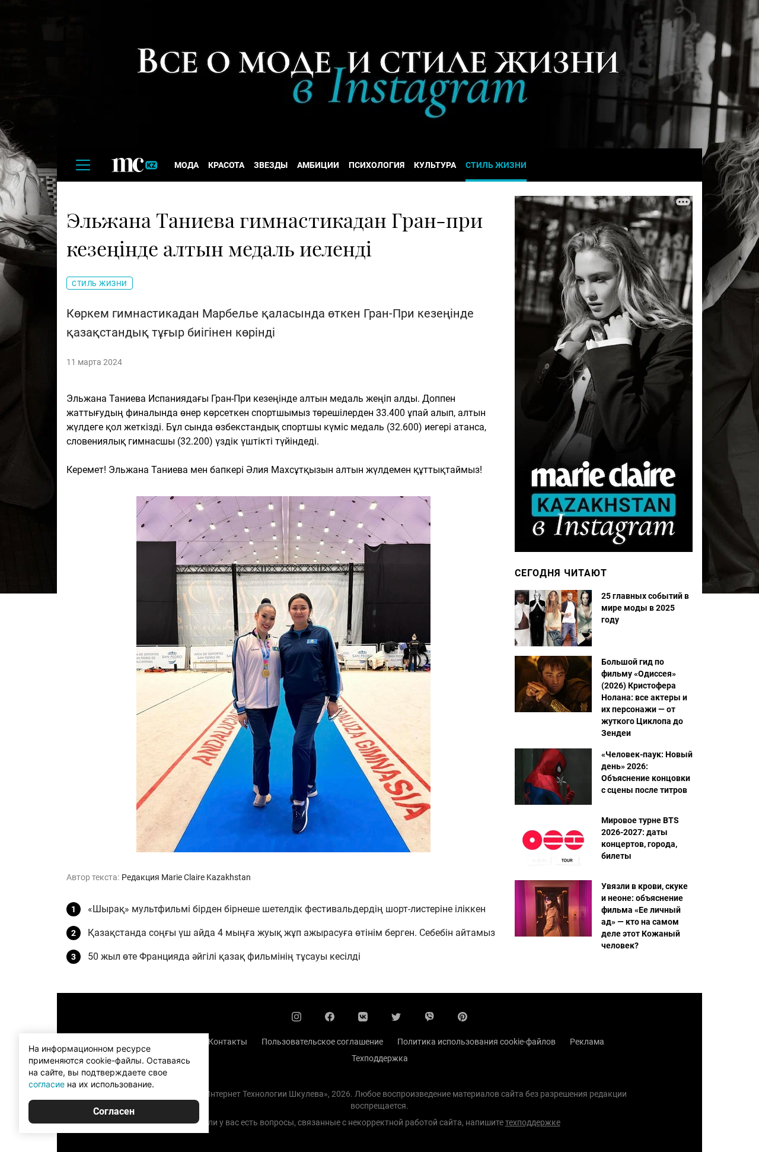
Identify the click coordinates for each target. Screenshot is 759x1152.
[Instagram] (296, 1016)
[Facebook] (329, 1016)
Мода (186, 165)
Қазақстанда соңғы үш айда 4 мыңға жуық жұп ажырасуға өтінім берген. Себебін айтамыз (291, 932)
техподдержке (532, 1122)
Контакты (227, 1041)
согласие (46, 1084)
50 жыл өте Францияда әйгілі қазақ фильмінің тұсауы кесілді (224, 956)
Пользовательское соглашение (322, 1041)
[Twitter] (396, 1016)
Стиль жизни (496, 165)
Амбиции (318, 165)
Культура (435, 165)
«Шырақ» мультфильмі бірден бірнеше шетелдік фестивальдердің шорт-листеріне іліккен (287, 909)
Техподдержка (380, 1058)
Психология (376, 165)
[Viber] (429, 1016)
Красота (226, 165)
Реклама (587, 1041)
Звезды (271, 165)
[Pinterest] (462, 1016)
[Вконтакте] (363, 1016)
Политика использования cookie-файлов (476, 1041)
